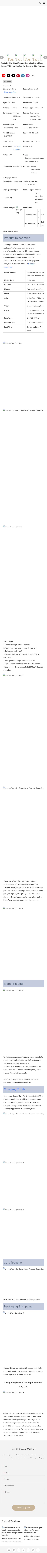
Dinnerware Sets (10, 92)
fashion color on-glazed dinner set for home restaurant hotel (32, 1538)
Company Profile (14, 1089)
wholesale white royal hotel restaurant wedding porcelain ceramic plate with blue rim (12, 1540)
